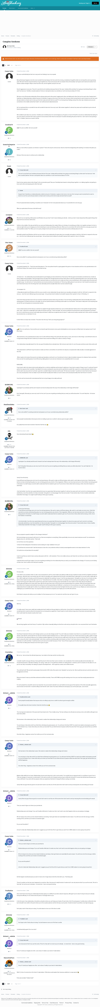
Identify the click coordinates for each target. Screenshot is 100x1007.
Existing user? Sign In (84, 3)
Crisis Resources (54, 1002)
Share (83, 46)
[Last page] (12, 65)
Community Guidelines (23, 8)
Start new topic (93, 53)
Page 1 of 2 (17, 65)
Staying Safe (37, 1002)
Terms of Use (45, 1002)
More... (32, 8)
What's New (12, 8)
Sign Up (95, 3)
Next (8, 65)
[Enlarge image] (17, 329)
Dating (19, 47)
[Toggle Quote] (19, 170)
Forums (4, 8)
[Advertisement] (50, 22)
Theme (61, 1002)
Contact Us (76, 1002)
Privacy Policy (68, 1002)
